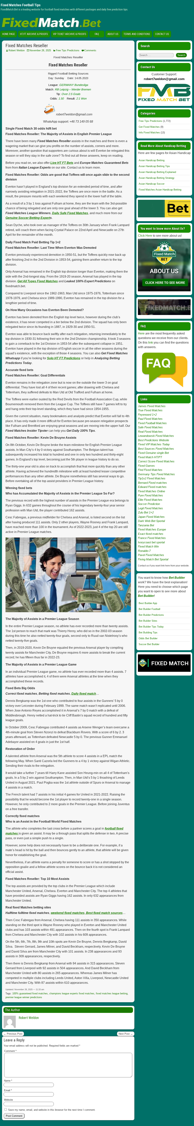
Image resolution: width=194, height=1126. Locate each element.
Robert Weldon (17, 50)
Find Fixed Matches (150, 469)
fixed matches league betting (112, 993)
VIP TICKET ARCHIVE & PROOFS (69, 34)
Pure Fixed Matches (150, 495)
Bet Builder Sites (148, 620)
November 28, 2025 (40, 50)
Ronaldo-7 (144, 550)
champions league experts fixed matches (71, 993)
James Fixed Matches (152, 406)
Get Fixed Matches (149, 126)
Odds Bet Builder (148, 638)
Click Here (145, 235)
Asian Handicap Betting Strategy (156, 178)
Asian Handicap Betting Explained (157, 172)
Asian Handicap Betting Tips (154, 166)
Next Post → (126, 1033)
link (150, 342)
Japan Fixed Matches (151, 516)
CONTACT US (162, 34)
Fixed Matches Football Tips (21, 5)
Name (8, 1080)
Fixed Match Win (148, 546)
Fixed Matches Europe (152, 529)
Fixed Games (146, 465)
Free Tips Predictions (67, 50)
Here (141, 333)
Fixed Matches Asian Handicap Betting (160, 189)
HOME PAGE (8, 34)
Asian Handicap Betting (151, 160)
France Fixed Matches (152, 538)
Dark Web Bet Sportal (151, 521)
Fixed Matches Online (151, 491)
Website (8, 1099)
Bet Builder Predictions (151, 615)
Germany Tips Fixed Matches (156, 474)
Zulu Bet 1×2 (146, 512)
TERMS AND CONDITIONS (137, 34)
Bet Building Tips (148, 632)
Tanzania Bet (146, 525)
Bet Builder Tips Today (151, 626)
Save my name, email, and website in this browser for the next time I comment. (51, 1109)
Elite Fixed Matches (150, 499)
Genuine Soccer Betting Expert (27, 217)
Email (8, 1090)
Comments (90, 50)
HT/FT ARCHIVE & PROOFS (34, 34)
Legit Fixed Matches (150, 508)
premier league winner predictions (23, 997)
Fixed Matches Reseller (26, 45)
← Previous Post (13, 1033)
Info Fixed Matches (149, 132)
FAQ (97, 34)
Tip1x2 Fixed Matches (151, 478)
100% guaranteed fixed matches (30, 993)
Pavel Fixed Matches (151, 555)
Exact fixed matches (150, 533)
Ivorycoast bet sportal (151, 542)
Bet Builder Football (149, 609)
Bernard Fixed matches (152, 482)
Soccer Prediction (149, 503)
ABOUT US (112, 34)
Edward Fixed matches (152, 486)
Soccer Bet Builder (149, 644)
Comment (10, 1051)
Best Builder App (148, 603)
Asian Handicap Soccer (151, 183)
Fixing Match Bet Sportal (153, 559)
